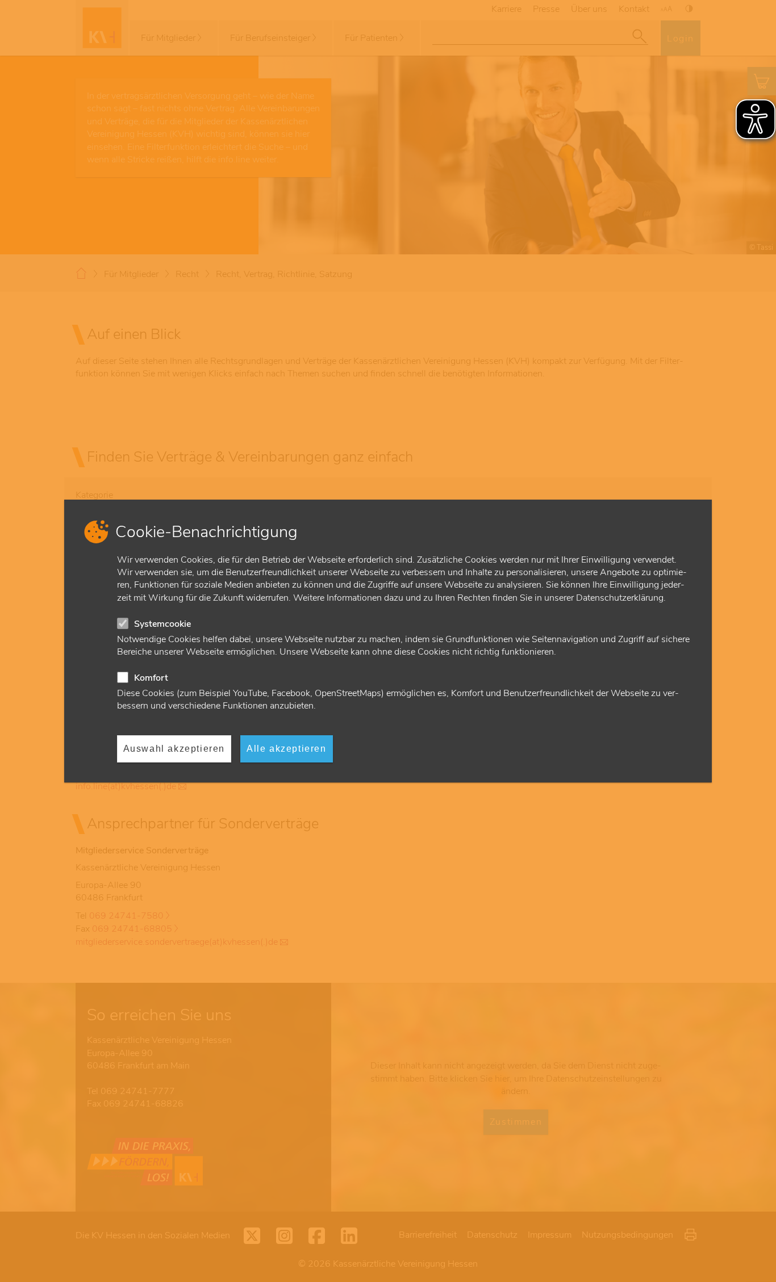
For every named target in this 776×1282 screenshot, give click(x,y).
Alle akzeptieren (287, 748)
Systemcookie (162, 624)
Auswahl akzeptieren (174, 748)
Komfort (151, 678)
